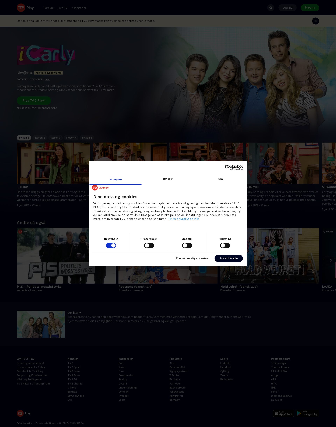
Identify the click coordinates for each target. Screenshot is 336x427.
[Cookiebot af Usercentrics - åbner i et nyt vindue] (227, 167)
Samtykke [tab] (115, 179)
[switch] (149, 245)
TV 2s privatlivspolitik (183, 219)
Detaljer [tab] (168, 178)
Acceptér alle (229, 258)
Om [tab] (220, 178)
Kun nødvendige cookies (192, 258)
